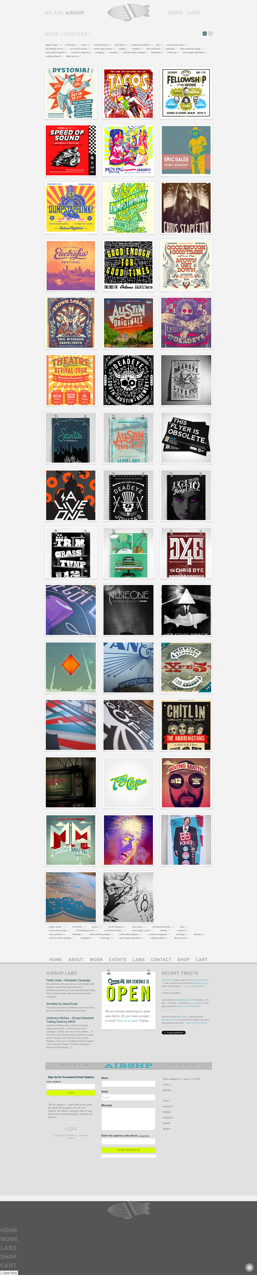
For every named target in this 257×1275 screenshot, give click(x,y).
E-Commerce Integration (81, 52)
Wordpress (138, 49)
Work (175, 13)
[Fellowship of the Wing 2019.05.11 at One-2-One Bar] (186, 93)
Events (118, 960)
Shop (193, 13)
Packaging (101, 52)
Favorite (208, 994)
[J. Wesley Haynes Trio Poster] (128, 552)
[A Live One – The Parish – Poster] (186, 610)
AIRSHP (128, 13)
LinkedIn (166, 1123)
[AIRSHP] (71, 1129)
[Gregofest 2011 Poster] (71, 610)
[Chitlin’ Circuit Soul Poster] (186, 725)
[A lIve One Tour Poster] (71, 495)
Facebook (167, 1106)
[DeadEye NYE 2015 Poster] (128, 380)
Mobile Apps (173, 52)
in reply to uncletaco (171, 992)
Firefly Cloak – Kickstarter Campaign (68, 980)
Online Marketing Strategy (191, 49)
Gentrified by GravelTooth (62, 1004)
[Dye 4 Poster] (186, 552)
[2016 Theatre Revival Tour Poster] (71, 380)
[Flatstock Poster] (128, 897)
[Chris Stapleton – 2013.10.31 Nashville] (186, 208)
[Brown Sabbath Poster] (71, 323)
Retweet (205, 994)
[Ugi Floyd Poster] (186, 495)
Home (55, 960)
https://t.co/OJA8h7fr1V (194, 986)
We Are (64, 13)
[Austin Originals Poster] (128, 437)
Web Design (72, 45)
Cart (202, 960)
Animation (114, 52)
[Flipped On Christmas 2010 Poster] (71, 725)
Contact (161, 960)
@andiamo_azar (201, 982)
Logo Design (122, 45)
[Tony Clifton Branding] (128, 782)
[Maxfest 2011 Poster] (186, 667)
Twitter (166, 1100)
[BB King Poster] (186, 840)
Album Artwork (73, 56)
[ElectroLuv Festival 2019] (71, 265)
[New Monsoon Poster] (71, 667)
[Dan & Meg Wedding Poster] (128, 667)
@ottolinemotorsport (198, 979)
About (76, 960)
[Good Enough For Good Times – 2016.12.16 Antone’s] (128, 265)
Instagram (168, 1117)
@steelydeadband (182, 999)
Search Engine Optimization (195, 52)
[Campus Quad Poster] (186, 437)
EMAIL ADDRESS (53, 1082)
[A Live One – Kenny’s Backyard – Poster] (128, 610)
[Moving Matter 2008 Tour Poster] (71, 840)
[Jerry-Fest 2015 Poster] (186, 323)
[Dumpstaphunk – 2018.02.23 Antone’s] (128, 208)
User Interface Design (80, 49)
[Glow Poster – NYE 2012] (186, 380)
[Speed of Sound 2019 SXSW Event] (71, 150)
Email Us (167, 1084)
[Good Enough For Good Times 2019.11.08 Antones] (186, 265)
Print (160, 45)
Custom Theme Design (177, 45)
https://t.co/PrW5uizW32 (189, 1005)
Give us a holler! (127, 1020)
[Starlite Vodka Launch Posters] (71, 437)
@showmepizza (169, 1019)
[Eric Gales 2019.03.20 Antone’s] (186, 150)
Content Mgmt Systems (105, 49)
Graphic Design (54, 45)
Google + (167, 1128)
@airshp (167, 1090)
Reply (201, 994)
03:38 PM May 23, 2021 (170, 989)
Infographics (157, 52)
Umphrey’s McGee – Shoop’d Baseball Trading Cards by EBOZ (69, 1019)
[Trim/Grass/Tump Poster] (71, 552)
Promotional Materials (142, 45)
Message (106, 1105)
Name (104, 1078)
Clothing (124, 49)
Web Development (103, 45)
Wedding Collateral (54, 56)
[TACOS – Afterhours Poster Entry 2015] (128, 93)
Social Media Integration (56, 52)
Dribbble (167, 1111)
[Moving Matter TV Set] (71, 782)
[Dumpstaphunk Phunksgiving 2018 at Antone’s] (71, 208)
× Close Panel (9, 1272)
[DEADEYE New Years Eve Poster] (128, 495)
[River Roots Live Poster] (71, 897)
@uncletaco (167, 979)
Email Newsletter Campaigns (135, 52)
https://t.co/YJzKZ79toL (197, 1022)
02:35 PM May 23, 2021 (170, 1009)
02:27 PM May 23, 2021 (170, 1026)
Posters (86, 45)
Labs (139, 960)
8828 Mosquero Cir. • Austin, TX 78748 (181, 1078)
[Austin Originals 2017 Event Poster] (128, 323)
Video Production (154, 49)
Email (104, 1091)
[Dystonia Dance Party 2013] (71, 93)
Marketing (171, 49)
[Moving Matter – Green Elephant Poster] (186, 782)
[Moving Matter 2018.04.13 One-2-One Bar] (128, 150)
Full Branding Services (56, 49)
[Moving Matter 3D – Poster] (128, 840)
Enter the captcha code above (119, 1135)
